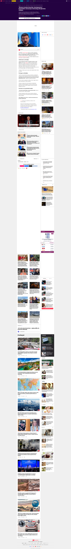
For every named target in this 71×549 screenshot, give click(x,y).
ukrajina (25, 161)
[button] (39, 16)
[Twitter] (46, 35)
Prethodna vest (22, 158)
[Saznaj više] (52, 184)
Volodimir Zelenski (25, 52)
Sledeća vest (35, 158)
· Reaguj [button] (20, 168)
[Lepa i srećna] (35, 543)
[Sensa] (41, 543)
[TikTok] (49, 35)
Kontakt (29, 544)
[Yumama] (44, 543)
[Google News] (51, 35)
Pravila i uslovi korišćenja (33, 544)
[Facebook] (42, 35)
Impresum (27, 544)
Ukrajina (26, 62)
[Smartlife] (38, 543)
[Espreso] (25, 543)
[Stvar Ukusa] (48, 543)
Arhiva (42, 544)
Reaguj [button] (19, 355)
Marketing (24, 544)
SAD (27, 161)
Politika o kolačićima (39, 544)
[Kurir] (23, 543)
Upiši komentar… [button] (22, 331)
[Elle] (28, 543)
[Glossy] (32, 543)
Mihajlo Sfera (22, 15)
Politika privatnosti (46, 544)
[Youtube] (47, 35)
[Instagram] (44, 35)
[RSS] (52, 35)
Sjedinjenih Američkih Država (23, 56)
